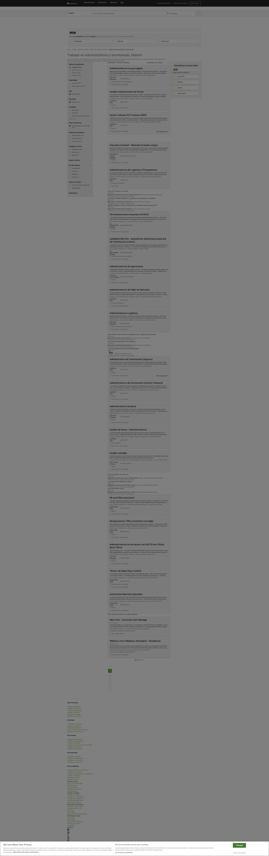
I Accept (239, 845)
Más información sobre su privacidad (25, 852)
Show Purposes (239, 852)
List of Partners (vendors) (123, 852)
